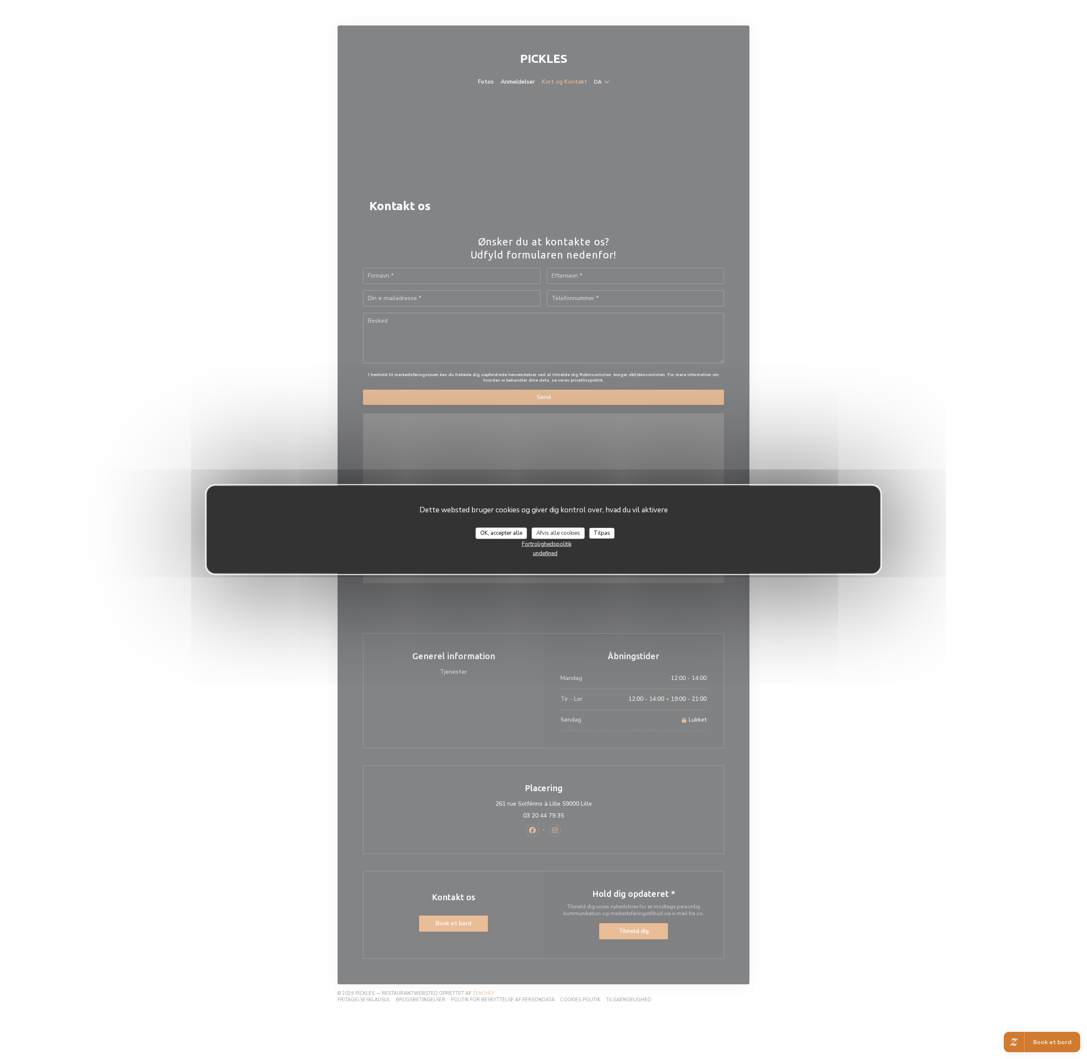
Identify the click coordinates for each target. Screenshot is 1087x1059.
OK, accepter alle (501, 533)
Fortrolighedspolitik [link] (547, 544)
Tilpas (602, 533)
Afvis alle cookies (558, 533)
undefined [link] (545, 553)
